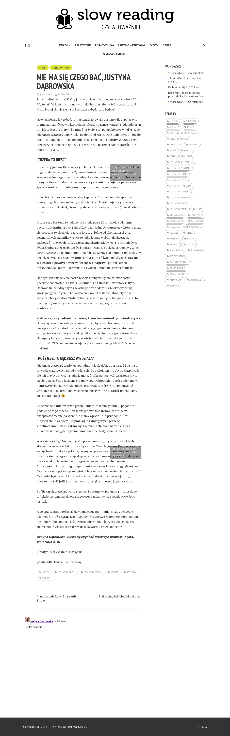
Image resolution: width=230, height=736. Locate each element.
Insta (204, 726)
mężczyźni (196, 215)
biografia (174, 126)
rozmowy (131, 572)
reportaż (174, 244)
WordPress (80, 726)
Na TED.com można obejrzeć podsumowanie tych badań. (85, 343)
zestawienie (175, 285)
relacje (114, 572)
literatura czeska (179, 173)
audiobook (191, 121)
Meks (57, 726)
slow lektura (176, 250)
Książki (63, 45)
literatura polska (93, 572)
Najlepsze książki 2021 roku (184, 87)
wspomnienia (176, 279)
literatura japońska (180, 191)
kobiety (188, 150)
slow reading (197, 250)
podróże (174, 232)
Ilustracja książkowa (131, 45)
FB (198, 726)
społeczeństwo (177, 256)
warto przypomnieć (179, 262)
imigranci (193, 144)
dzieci (172, 138)
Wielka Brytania (177, 268)
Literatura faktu (61, 67)
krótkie (188, 156)
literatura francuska (180, 185)
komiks (173, 156)
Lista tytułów (104, 45)
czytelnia (174, 132)
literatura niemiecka (180, 197)
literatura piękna (178, 203)
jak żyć (45, 572)
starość (46, 578)
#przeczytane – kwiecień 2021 (186, 102)
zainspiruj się (196, 279)
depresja (191, 132)
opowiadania (195, 226)
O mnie (166, 45)
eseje (185, 138)
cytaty (154, 45)
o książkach (175, 226)
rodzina (190, 244)
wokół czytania (177, 273)
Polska (189, 232)
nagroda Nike (176, 220)
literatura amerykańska (182, 162)
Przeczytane (83, 45)
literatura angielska (180, 168)
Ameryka (174, 121)
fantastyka (175, 144)
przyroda (174, 238)
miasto (198, 209)
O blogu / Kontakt (115, 54)
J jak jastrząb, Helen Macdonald (120, 596)
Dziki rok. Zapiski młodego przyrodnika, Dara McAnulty (185, 94)
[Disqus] (89, 657)
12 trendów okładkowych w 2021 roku (184, 80)
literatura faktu (66, 572)
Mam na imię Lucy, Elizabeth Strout (56, 598)
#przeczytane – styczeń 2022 (186, 73)
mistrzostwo (176, 215)
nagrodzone (197, 220)
